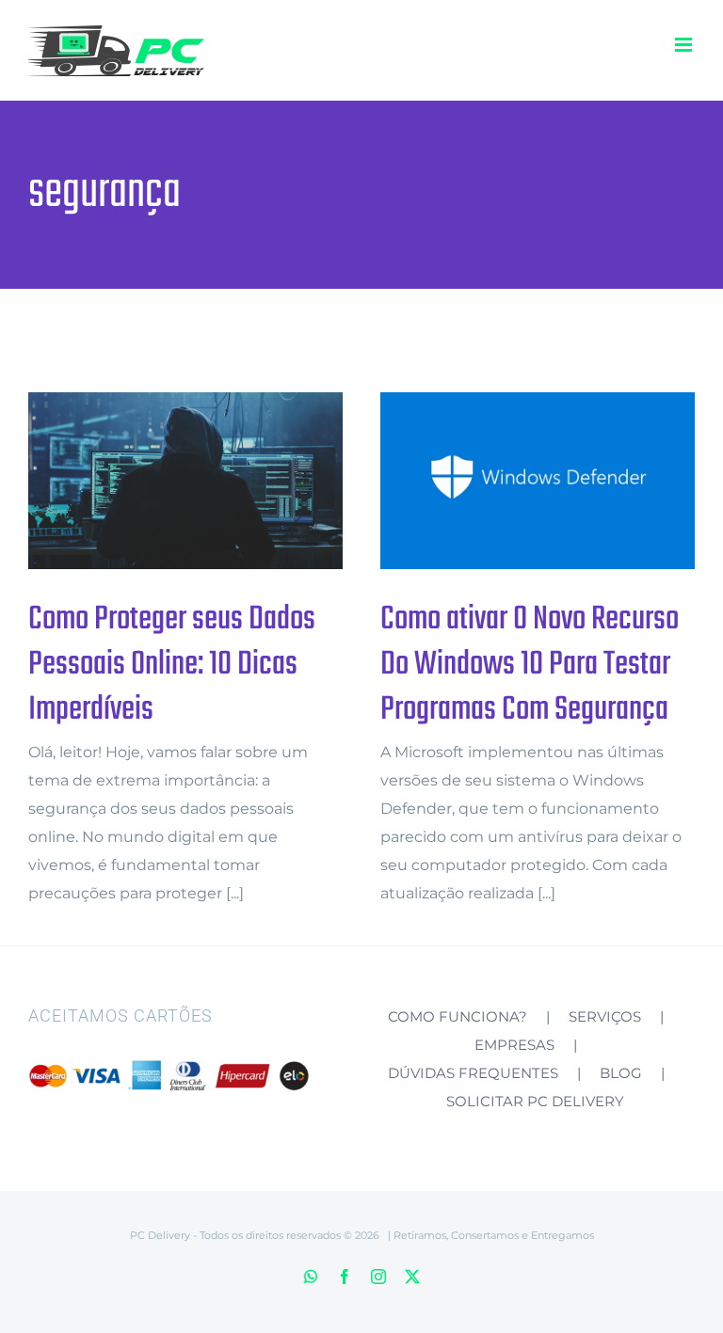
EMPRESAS (514, 1045)
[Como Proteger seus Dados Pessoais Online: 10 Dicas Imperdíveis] (185, 480)
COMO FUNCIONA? (457, 1016)
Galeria (217, 481)
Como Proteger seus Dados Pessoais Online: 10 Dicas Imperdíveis (155, 481)
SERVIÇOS (605, 1016)
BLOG (621, 1073)
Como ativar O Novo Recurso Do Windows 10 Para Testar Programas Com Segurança (507, 481)
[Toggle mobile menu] (685, 45)
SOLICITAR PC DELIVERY (535, 1101)
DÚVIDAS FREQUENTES (473, 1073)
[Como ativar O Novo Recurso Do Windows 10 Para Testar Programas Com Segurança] (537, 480)
